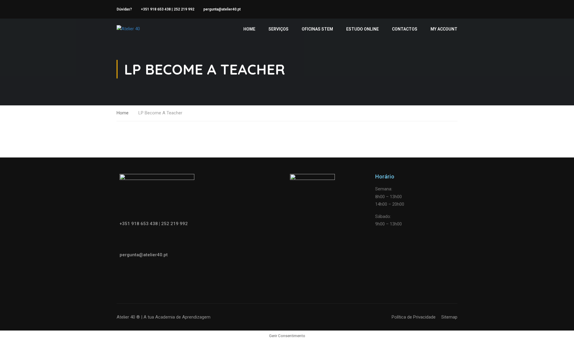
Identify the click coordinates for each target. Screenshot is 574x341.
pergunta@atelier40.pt (222, 9)
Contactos (404, 29)
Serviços (278, 29)
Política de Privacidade (414, 317)
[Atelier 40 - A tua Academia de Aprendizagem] (139, 29)
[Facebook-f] (127, 272)
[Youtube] (159, 272)
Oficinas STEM (317, 29)
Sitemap (449, 317)
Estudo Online (362, 29)
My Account (443, 29)
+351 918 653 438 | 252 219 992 (167, 9)
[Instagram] (143, 272)
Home (249, 29)
